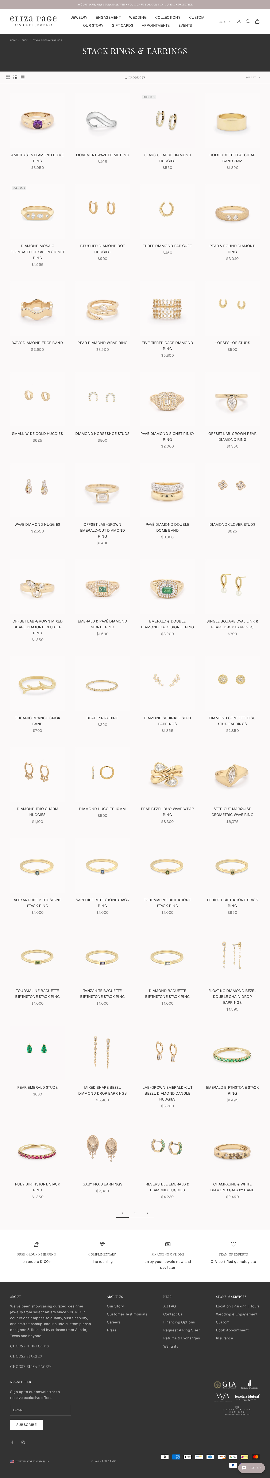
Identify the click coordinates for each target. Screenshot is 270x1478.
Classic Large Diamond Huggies (167, 158)
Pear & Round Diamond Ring (232, 249)
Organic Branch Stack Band (37, 721)
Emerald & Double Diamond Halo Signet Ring (167, 624)
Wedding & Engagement (237, 1314)
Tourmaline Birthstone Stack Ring (167, 903)
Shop (25, 40)
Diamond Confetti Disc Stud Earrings (232, 721)
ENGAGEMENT (108, 17)
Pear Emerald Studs (37, 1087)
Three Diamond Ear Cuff (167, 246)
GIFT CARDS (122, 25)
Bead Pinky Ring (102, 718)
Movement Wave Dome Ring (102, 155)
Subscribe (26, 1424)
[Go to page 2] (147, 1213)
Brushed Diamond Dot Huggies (102, 249)
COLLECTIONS (168, 17)
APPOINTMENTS (156, 25)
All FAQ (169, 1306)
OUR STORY (93, 25)
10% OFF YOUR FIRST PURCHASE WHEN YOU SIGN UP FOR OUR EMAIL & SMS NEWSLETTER (135, 4)
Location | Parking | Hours (238, 1306)
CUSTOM (197, 17)
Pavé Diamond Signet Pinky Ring (167, 436)
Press (112, 1330)
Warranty (170, 1346)
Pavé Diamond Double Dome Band (167, 527)
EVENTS (185, 25)
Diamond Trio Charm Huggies (37, 812)
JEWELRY (79, 17)
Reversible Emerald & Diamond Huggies (167, 1187)
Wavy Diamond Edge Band (37, 342)
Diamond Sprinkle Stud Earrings (167, 721)
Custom (223, 1322)
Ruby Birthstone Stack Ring (37, 1187)
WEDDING (138, 17)
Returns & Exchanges (181, 1338)
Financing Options (179, 1322)
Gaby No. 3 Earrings (103, 1184)
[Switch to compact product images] (22, 77)
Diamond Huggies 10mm (102, 809)
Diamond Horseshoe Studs (102, 433)
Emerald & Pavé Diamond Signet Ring (102, 624)
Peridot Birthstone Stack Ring (232, 903)
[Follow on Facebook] (12, 1442)
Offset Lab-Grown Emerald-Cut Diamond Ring (102, 530)
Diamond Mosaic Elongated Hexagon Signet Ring (38, 252)
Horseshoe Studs (232, 342)
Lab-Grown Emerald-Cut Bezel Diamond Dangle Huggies (168, 1093)
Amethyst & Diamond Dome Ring (37, 158)
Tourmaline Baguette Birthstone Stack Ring (37, 993)
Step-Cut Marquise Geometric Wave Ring (233, 812)
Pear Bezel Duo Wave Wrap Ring (167, 812)
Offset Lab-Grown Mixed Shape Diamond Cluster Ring (37, 627)
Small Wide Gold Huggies (37, 433)
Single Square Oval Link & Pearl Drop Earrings (233, 624)
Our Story (115, 1306)
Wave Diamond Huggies (37, 524)
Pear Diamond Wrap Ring (102, 342)
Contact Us (173, 1314)
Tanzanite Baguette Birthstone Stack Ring (102, 993)
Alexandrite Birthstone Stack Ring (37, 903)
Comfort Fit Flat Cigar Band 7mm (232, 158)
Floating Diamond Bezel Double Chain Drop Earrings (232, 996)
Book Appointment (232, 1330)
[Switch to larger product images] (8, 77)
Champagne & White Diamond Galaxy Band (232, 1187)
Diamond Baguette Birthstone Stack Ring (167, 993)
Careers (113, 1322)
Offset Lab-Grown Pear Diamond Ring (232, 436)
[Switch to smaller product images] (15, 77)
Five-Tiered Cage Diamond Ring (167, 345)
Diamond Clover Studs (232, 524)
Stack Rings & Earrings (47, 40)
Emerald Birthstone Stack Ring (232, 1090)
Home (13, 40)
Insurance (224, 1338)
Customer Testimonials (127, 1314)
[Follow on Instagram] (23, 1442)
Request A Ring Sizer (181, 1330)
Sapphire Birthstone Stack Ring (102, 903)
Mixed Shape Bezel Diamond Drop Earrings (102, 1090)
